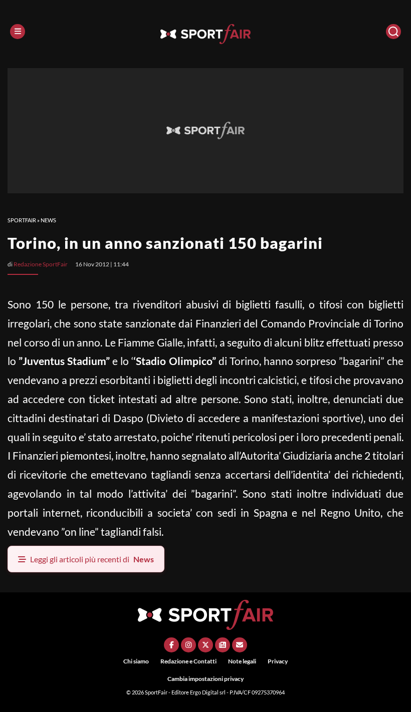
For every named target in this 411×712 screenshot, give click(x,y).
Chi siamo (136, 661)
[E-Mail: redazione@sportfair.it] (239, 644)
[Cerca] (393, 31)
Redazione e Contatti (188, 661)
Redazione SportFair (41, 264)
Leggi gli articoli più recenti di (92, 559)
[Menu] (17, 31)
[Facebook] (171, 644)
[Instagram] (188, 644)
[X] (205, 644)
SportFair (22, 220)
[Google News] (222, 644)
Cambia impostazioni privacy (205, 678)
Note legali (242, 661)
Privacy (278, 661)
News (48, 220)
